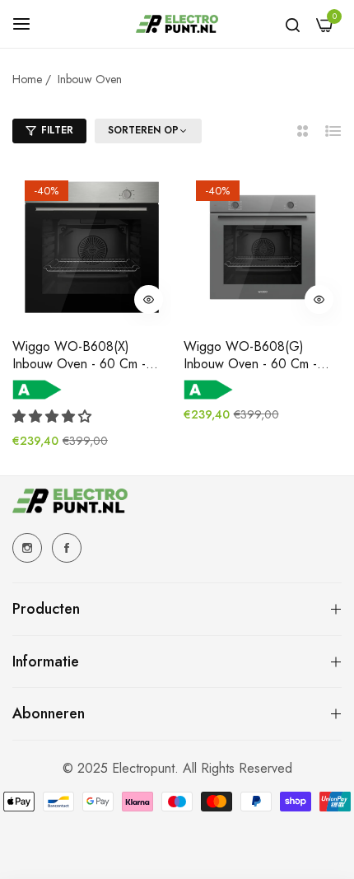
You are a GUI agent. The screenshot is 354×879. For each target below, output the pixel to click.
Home (27, 79)
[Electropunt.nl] (177, 24)
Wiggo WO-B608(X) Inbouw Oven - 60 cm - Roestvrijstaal (79, 356)
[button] (148, 299)
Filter (57, 130)
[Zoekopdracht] (293, 23)
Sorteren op (143, 131)
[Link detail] (27, 548)
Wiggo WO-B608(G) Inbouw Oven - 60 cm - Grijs (250, 356)
